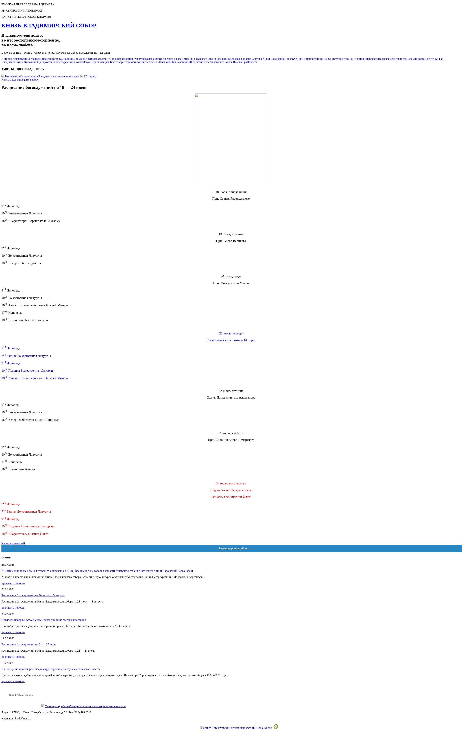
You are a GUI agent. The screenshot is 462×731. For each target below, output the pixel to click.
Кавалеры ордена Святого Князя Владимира (257, 58)
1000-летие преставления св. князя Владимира (218, 62)
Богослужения (36, 58)
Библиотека (76, 62)
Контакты (142, 62)
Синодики (66, 58)
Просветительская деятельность (386, 58)
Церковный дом (100, 62)
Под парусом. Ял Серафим (52, 62)
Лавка (86, 62)
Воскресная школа (170, 58)
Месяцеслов (52, 58)
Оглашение (152, 58)
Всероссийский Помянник (213, 58)
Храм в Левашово (160, 62)
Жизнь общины (180, 62)
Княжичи (30, 62)
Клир (24, 58)
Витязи (19, 62)
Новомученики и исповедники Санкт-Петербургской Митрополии (325, 58)
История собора (11, 58)
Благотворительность (123, 62)
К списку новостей (13, 543)
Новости (252, 62)
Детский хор (189, 58)
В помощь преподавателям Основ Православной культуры (109, 58)
